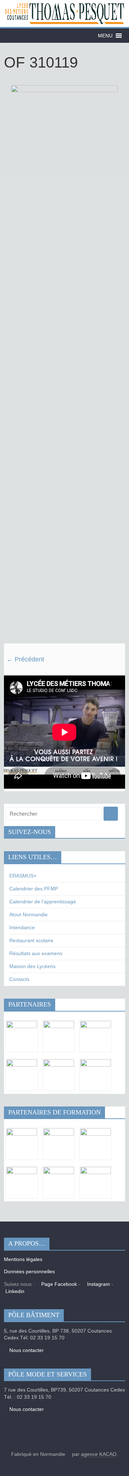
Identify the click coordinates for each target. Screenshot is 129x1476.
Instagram (98, 1284)
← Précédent (25, 659)
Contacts (19, 979)
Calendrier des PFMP (33, 888)
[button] (105, 35)
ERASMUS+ (23, 876)
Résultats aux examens (35, 953)
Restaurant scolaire (31, 940)
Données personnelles (29, 1271)
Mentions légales (23, 1259)
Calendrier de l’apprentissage (42, 901)
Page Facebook (58, 1284)
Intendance (22, 927)
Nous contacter (26, 1350)
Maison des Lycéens (32, 966)
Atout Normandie (28, 914)
